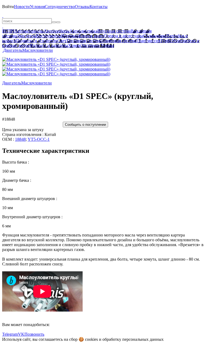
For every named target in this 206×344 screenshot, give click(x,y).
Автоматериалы (29, 31)
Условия (37, 6)
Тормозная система (119, 40)
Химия (74, 45)
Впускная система (114, 31)
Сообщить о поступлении (85, 125)
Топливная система (84, 40)
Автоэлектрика (83, 31)
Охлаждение (154, 36)
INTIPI (8, 31)
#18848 (8, 119)
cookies (91, 339)
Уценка (107, 45)
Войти (8, 6)
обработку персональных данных (133, 339)
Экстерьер (90, 45)
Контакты (99, 6)
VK (21, 334)
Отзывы (82, 6)
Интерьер (70, 36)
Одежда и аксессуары (123, 36)
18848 (20, 139)
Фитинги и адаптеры (49, 45)
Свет (61, 40)
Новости (22, 6)
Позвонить (34, 334)
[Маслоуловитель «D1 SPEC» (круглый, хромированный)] (56, 59)
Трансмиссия (148, 40)
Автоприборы (56, 31)
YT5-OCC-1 (39, 139)
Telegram (10, 334)
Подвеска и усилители (36, 40)
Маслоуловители (37, 50)
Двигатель (26, 36)
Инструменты (48, 36)
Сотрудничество (60, 6)
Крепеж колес (91, 36)
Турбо (165, 40)
